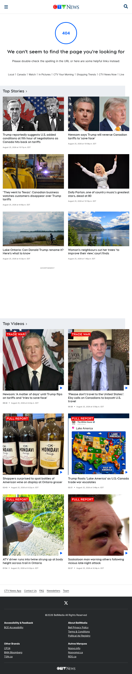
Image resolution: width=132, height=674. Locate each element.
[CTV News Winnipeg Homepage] (66, 7)
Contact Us (30, 590)
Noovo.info (74, 648)
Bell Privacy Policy (78, 627)
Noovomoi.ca (75, 652)
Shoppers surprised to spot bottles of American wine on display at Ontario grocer (32, 480)
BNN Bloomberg (13, 652)
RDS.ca (72, 656)
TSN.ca (8, 656)
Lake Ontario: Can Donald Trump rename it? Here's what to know (33, 251)
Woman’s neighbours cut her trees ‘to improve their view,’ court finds (93, 251)
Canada (21, 74)
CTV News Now (108, 74)
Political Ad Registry (79, 635)
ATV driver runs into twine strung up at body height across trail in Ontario (33, 561)
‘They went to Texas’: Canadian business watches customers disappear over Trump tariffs (32, 196)
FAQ (41, 590)
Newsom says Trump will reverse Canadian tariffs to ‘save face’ (97, 136)
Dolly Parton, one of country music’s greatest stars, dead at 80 (98, 194)
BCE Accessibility (13, 627)
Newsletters (53, 590)
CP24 (7, 648)
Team (66, 590)
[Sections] (6, 6)
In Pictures (45, 74)
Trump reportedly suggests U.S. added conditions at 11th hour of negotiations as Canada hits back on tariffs (30, 138)
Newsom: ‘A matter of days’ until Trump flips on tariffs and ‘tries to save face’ (32, 396)
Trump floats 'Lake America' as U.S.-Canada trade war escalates (98, 480)
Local (11, 74)
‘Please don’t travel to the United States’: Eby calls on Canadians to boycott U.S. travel (96, 398)
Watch (32, 74)
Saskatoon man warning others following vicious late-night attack (96, 561)
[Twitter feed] (66, 603)
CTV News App (12, 590)
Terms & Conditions (79, 631)
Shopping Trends (86, 74)
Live (121, 74)
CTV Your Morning (63, 74)
